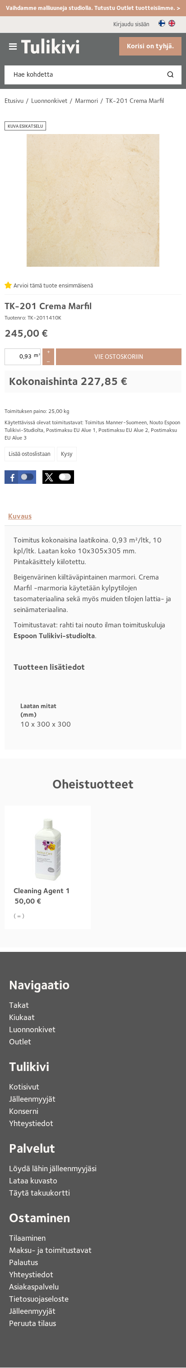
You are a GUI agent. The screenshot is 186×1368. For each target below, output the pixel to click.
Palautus (23, 1262)
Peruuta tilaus (32, 1323)
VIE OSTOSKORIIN (118, 356)
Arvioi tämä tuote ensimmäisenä (53, 285)
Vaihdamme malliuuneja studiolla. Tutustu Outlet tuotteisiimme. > (93, 8)
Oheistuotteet (93, 784)
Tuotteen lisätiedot (49, 667)
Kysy (67, 453)
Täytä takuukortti (40, 1192)
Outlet (21, 1041)
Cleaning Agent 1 (42, 890)
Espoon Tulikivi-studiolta (54, 635)
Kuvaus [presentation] (20, 516)
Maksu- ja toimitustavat (50, 1250)
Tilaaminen (27, 1238)
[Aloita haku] (172, 74)
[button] (20, 477)
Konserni (24, 1111)
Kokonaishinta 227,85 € (68, 381)
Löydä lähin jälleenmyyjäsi (53, 1168)
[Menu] (13, 46)
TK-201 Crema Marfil (48, 306)
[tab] (20, 516)
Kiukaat (23, 1017)
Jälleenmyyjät (32, 1099)
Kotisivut (25, 1086)
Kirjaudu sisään (131, 24)
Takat (19, 1005)
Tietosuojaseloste (39, 1298)
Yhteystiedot (32, 1123)
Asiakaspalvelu (34, 1286)
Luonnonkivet (32, 1029)
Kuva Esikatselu (25, 126)
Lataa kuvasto (34, 1180)
